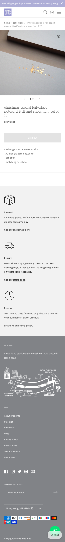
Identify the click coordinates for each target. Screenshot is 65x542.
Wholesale (9, 427)
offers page (19, 279)
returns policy (24, 325)
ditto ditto (26, 538)
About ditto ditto (12, 415)
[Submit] (56, 492)
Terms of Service (12, 451)
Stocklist (8, 421)
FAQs (6, 433)
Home (7, 22)
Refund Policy (10, 445)
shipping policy (21, 229)
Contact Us (9, 457)
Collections (18, 22)
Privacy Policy (11, 439)
